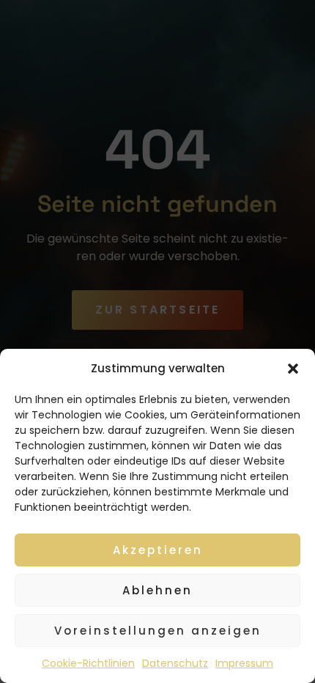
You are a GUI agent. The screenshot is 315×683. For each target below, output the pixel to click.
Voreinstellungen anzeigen (158, 630)
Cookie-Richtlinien (88, 663)
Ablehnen (157, 590)
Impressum (244, 663)
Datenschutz (175, 663)
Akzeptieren (158, 550)
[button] (293, 368)
